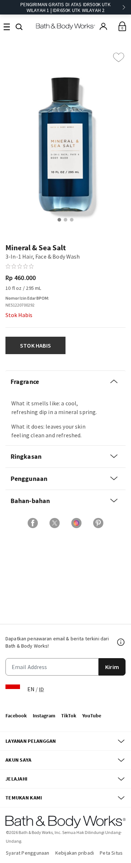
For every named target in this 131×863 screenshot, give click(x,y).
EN (31, 689)
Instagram (44, 715)
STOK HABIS (35, 345)
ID (41, 689)
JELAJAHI (16, 778)
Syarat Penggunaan (27, 853)
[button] (19, 26)
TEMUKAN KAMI (23, 797)
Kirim (112, 666)
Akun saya (18, 760)
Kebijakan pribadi (74, 853)
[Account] (103, 26)
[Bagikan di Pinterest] (98, 523)
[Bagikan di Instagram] (76, 523)
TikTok (68, 715)
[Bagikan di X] (54, 523)
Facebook (16, 715)
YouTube (91, 715)
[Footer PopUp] (121, 642)
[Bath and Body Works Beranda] (65, 26)
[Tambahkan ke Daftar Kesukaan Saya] (119, 57)
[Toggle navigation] (7, 26)
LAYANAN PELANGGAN (30, 741)
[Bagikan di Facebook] (32, 523)
